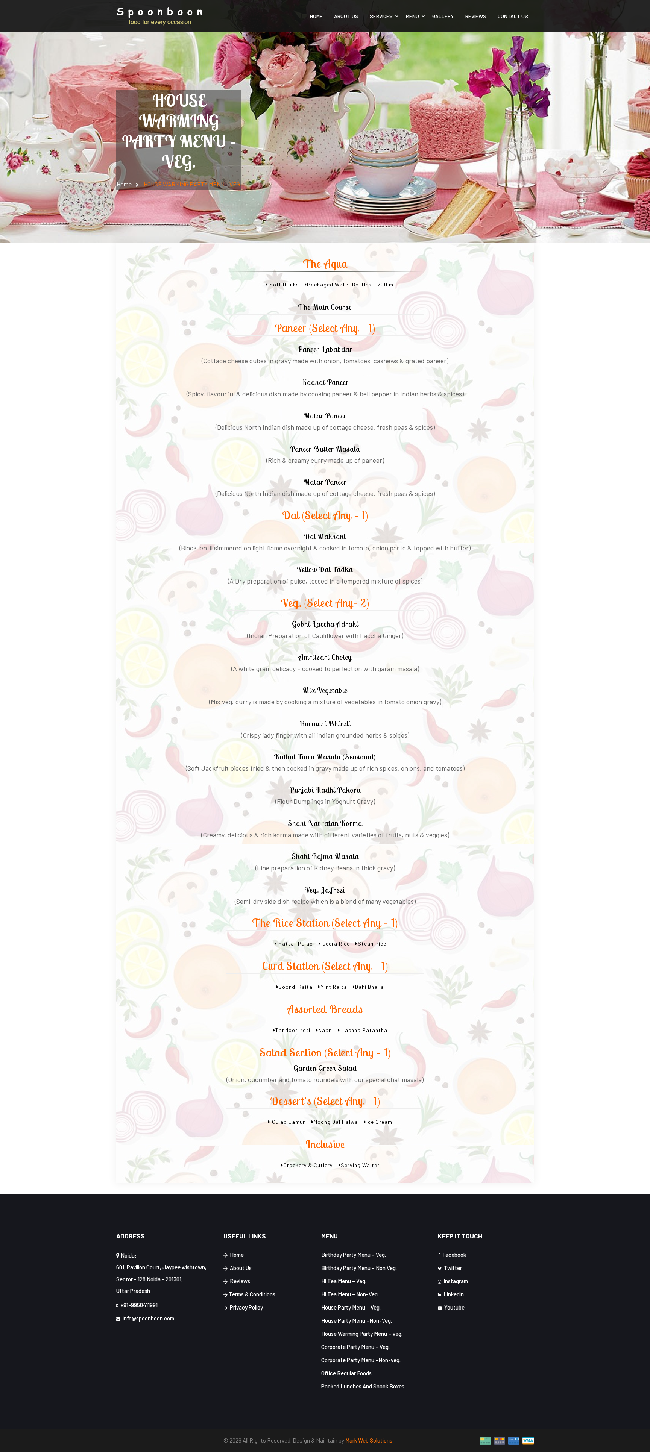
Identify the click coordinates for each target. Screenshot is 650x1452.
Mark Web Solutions (368, 1440)
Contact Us (513, 16)
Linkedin (453, 1294)
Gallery (443, 16)
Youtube (454, 1307)
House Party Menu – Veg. (351, 1307)
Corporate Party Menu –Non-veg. (361, 1360)
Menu (412, 16)
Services (381, 16)
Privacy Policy (246, 1307)
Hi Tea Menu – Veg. (343, 1281)
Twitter (452, 1267)
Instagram (455, 1281)
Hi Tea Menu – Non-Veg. (350, 1294)
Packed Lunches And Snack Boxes (362, 1386)
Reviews (475, 16)
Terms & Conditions (252, 1294)
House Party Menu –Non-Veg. (356, 1320)
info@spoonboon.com (147, 1318)
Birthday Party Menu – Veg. (353, 1254)
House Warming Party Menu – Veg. (361, 1333)
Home (316, 16)
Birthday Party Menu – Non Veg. (359, 1267)
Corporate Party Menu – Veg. (355, 1346)
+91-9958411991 (138, 1305)
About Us (346, 16)
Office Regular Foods (346, 1373)
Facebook (453, 1254)
